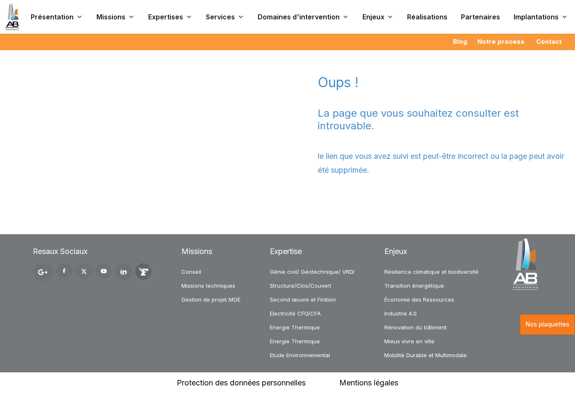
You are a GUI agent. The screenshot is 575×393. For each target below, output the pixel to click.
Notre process (500, 41)
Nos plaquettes (547, 324)
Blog (460, 41)
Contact (549, 41)
